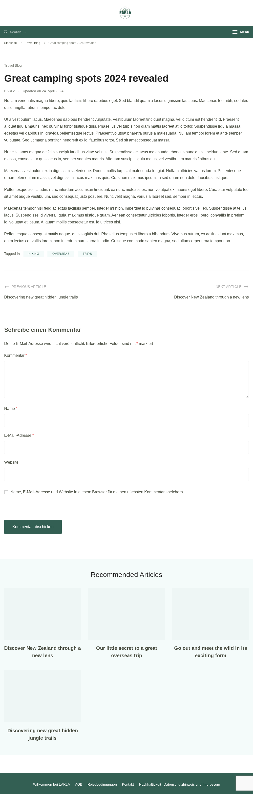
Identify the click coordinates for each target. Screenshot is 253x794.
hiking (33, 254)
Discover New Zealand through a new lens (211, 297)
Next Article (228, 287)
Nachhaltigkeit (150, 784)
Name (10, 408)
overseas (60, 254)
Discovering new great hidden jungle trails (41, 297)
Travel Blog (13, 65)
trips (87, 254)
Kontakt (128, 784)
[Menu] (234, 32)
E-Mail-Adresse (19, 435)
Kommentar (15, 355)
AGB (78, 784)
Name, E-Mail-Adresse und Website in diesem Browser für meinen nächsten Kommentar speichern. (97, 492)
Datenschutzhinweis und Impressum (192, 784)
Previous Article (29, 287)
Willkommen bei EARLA (51, 784)
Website (11, 462)
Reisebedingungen (102, 784)
